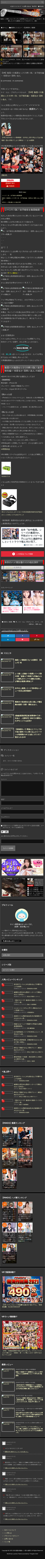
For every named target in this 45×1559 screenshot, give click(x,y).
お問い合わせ (27, 6)
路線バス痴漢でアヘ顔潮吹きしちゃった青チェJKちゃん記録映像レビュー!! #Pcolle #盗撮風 (29, 1373)
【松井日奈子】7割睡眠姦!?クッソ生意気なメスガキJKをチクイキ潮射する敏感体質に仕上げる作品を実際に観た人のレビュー (29, 1386)
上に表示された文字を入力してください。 (15, 836)
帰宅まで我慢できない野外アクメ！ (28, 1096)
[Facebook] (23, 636)
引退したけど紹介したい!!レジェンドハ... (16, 1468)
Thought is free (34, 1554)
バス (41, 622)
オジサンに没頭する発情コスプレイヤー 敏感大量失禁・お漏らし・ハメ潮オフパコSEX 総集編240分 (24, 1237)
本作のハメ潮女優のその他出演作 (11, 202)
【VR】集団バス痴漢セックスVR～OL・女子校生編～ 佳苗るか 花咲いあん (22, 95)
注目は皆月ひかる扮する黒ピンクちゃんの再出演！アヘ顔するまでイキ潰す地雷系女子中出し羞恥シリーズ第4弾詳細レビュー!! (29, 1414)
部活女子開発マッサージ (33, 996)
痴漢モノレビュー (16, 27)
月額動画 (10, 186)
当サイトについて (16, 6)
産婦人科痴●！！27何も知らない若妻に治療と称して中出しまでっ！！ (9, 1163)
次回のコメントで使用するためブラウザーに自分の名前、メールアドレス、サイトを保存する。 (23, 826)
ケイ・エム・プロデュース (26, 622)
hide (24, 192)
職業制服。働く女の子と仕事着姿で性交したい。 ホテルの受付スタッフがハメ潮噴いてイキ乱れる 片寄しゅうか (9, 1237)
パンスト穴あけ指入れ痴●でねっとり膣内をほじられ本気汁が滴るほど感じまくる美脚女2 (25, 1142)
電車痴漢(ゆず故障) (32, 988)
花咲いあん (38, 624)
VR (16, 622)
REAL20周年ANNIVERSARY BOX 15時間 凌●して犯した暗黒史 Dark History (5, 574)
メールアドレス (6, 808)
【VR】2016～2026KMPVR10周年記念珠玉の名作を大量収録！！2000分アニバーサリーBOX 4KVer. (13, 573)
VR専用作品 (5, 449)
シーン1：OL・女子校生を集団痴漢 (12, 195)
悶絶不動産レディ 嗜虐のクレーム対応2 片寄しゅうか (25, 1164)
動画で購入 (10, 183)
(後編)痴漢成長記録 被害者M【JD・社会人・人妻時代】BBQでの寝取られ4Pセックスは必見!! (28, 718)
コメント (4, 779)
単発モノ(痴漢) (30, 27)
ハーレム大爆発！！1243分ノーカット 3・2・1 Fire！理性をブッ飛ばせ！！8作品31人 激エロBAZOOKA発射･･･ (39, 572)
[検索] (42, 2)
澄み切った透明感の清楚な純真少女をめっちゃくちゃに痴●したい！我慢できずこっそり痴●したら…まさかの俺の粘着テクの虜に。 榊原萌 (9, 1140)
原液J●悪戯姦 (31, 1028)
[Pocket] (22, 639)
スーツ (37, 622)
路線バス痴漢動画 (31, 1004)
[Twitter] (8, 636)
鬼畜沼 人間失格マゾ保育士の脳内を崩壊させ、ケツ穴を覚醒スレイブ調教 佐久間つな (9, 1184)
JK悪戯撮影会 (30, 1012)
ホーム (5, 27)
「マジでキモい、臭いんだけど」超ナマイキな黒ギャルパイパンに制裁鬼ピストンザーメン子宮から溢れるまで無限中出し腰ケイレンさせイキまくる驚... (9, 1215)
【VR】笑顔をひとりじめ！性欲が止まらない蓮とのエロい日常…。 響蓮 (24, 1217)
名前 (3, 799)
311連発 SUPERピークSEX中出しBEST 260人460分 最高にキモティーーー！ (22, 574)
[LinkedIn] (8, 639)
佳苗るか (31, 624)
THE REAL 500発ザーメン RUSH (30, 578)
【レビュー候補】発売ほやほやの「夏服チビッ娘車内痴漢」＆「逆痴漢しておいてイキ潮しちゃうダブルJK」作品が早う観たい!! (29, 1400)
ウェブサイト (5, 817)
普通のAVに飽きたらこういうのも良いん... (17, 1451)
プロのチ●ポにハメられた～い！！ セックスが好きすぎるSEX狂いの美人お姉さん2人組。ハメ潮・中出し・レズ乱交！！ (9, 1257)
